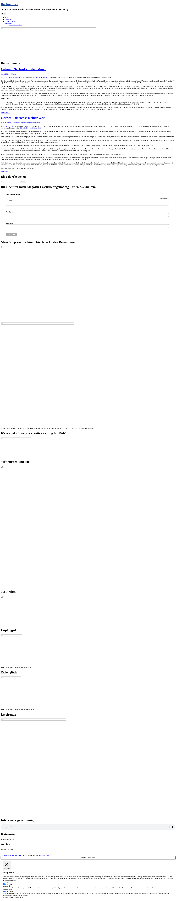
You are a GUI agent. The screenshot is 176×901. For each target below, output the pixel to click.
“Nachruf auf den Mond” (40, 77)
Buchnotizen (9, 4)
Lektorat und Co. (10, 21)
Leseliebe (8, 19)
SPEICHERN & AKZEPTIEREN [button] (14, 897)
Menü (3, 14)
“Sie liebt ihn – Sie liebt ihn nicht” (30, 128)
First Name (10, 212)
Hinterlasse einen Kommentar (30, 123)
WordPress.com (43, 855)
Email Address (11, 201)
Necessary (8, 884)
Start (6, 17)
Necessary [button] (6, 882)
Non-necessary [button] (7, 890)
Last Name (10, 223)
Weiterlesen (5, 113)
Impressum (8, 23)
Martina (13, 74)
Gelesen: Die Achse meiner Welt (23, 118)
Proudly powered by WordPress (11, 855)
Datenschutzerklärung (16, 25)
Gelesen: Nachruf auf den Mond (23, 69)
